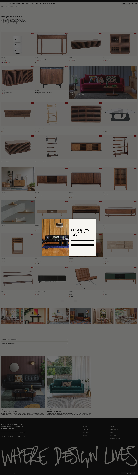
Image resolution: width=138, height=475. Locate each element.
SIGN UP (82, 245)
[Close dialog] (95, 219)
